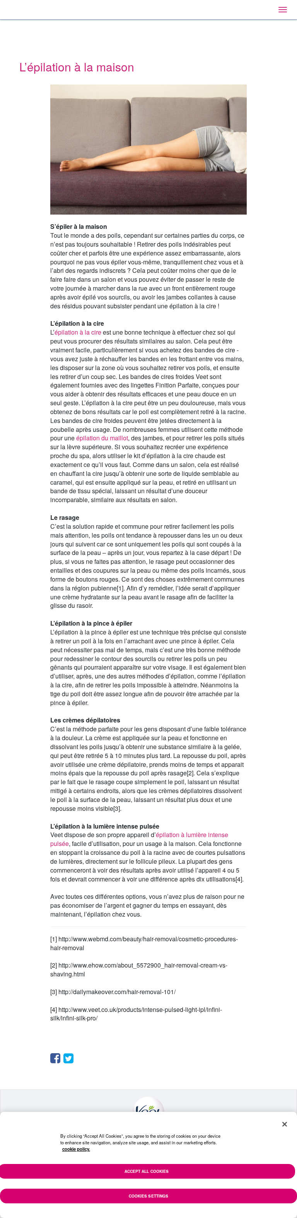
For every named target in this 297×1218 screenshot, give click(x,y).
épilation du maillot (102, 437)
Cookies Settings (149, 1196)
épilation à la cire (78, 332)
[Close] (284, 1124)
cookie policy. (76, 1149)
